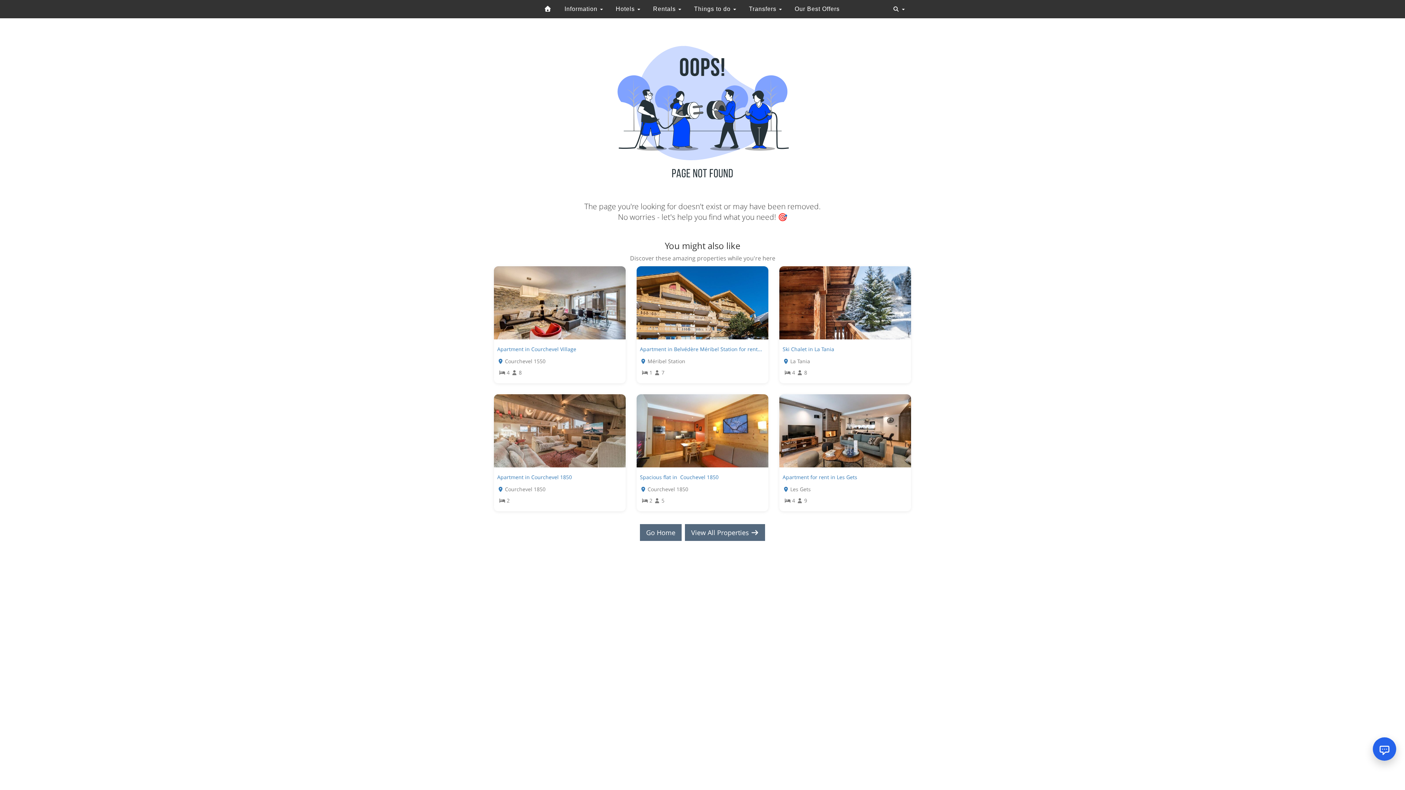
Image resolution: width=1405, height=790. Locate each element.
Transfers (763, 9)
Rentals (665, 9)
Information (582, 9)
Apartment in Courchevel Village (536, 349)
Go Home (660, 532)
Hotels (626, 9)
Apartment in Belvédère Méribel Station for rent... (701, 349)
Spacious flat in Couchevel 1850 (679, 477)
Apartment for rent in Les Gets (820, 477)
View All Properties (721, 532)
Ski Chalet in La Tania (808, 349)
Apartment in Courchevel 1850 (534, 477)
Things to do (713, 9)
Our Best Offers (817, 9)
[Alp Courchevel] (548, 9)
